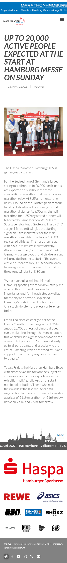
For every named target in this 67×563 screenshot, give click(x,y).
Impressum (58, 543)
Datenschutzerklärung (15, 547)
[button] (62, 19)
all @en (39, 86)
